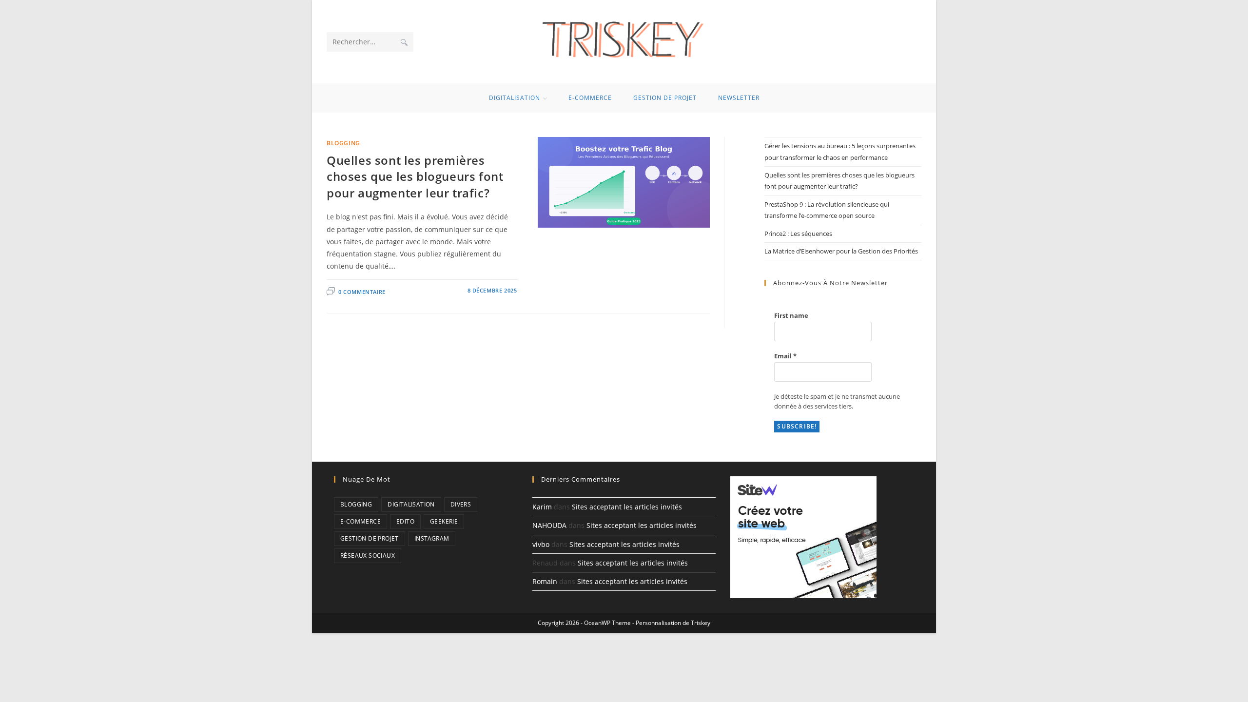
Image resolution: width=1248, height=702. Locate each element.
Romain (544, 581)
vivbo (540, 544)
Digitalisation (411, 504)
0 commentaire (362, 291)
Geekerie (444, 521)
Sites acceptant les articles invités (627, 506)
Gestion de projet (369, 538)
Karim (542, 506)
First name (791, 315)
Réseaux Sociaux (367, 555)
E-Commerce (360, 521)
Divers (460, 504)
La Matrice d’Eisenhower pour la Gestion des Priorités (841, 251)
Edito (405, 521)
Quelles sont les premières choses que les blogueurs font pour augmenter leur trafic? (415, 176)
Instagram (431, 538)
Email (785, 355)
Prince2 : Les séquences (798, 233)
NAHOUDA (549, 525)
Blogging (343, 143)
